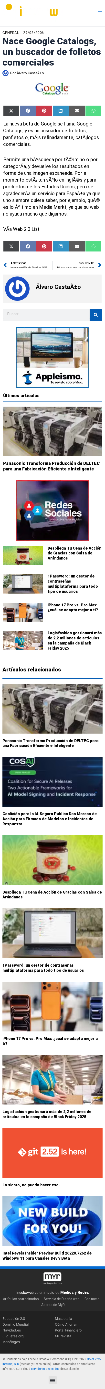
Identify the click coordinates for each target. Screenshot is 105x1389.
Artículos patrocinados (21, 1299)
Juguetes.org (13, 1336)
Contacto (91, 1299)
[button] (53, 1380)
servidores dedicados (45, 1369)
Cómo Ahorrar (66, 1324)
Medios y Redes (74, 1292)
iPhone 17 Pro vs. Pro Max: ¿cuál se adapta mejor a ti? (73, 607)
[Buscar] (96, 315)
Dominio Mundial (15, 1324)
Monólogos (11, 1342)
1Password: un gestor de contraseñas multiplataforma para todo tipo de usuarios (73, 584)
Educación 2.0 (13, 1318)
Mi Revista (63, 1336)
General (10, 33)
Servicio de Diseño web (62, 1299)
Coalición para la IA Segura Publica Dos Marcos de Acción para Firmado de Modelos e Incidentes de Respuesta (49, 819)
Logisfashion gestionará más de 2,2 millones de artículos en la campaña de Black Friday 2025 (75, 640)
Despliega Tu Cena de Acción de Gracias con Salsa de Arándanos (74, 553)
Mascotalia (63, 1318)
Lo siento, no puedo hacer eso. (31, 1185)
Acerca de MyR (53, 1305)
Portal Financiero (68, 1330)
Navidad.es (11, 1330)
